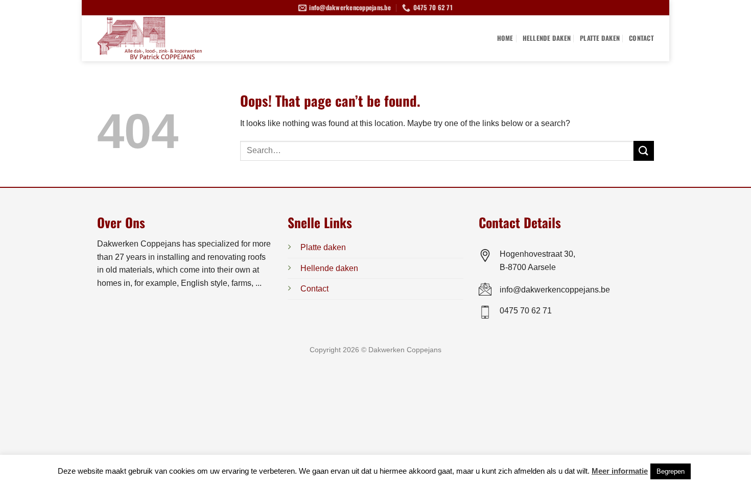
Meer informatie (620, 471)
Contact (641, 38)
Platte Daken (600, 38)
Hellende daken (329, 268)
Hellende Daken (547, 38)
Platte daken (323, 247)
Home (505, 38)
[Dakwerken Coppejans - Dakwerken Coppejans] (166, 38)
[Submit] (643, 151)
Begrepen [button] (670, 471)
